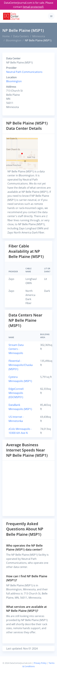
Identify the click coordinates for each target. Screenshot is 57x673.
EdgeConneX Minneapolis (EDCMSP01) (16, 393)
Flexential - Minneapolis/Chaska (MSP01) (21, 365)
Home (6, 36)
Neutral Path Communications (24, 72)
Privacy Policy (40, 663)
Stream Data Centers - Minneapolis (16, 349)
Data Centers (21, 36)
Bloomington (13, 40)
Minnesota (38, 36)
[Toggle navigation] (51, 16)
